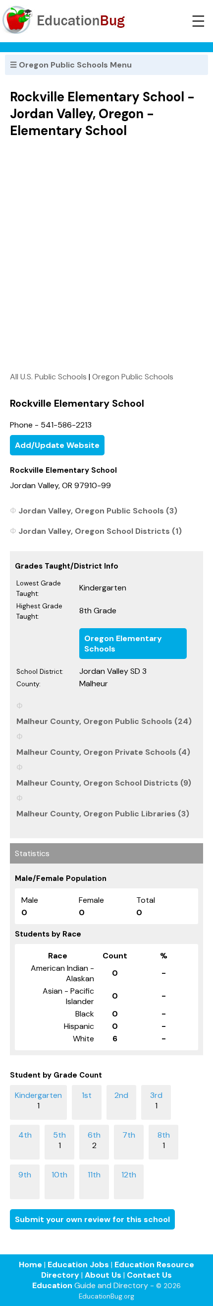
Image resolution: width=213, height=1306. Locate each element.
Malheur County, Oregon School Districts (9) (103, 783)
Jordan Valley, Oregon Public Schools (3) (97, 511)
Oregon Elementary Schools (123, 643)
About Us (103, 1275)
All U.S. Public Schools (48, 376)
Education (52, 1285)
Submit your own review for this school (92, 1219)
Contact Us (149, 1275)
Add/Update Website (57, 445)
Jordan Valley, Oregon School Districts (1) (100, 531)
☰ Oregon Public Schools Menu (71, 65)
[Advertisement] (106, 255)
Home (30, 1264)
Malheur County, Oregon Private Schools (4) (103, 752)
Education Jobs (78, 1264)
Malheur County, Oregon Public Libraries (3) (102, 813)
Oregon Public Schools (132, 376)
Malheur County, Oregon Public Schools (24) (104, 721)
